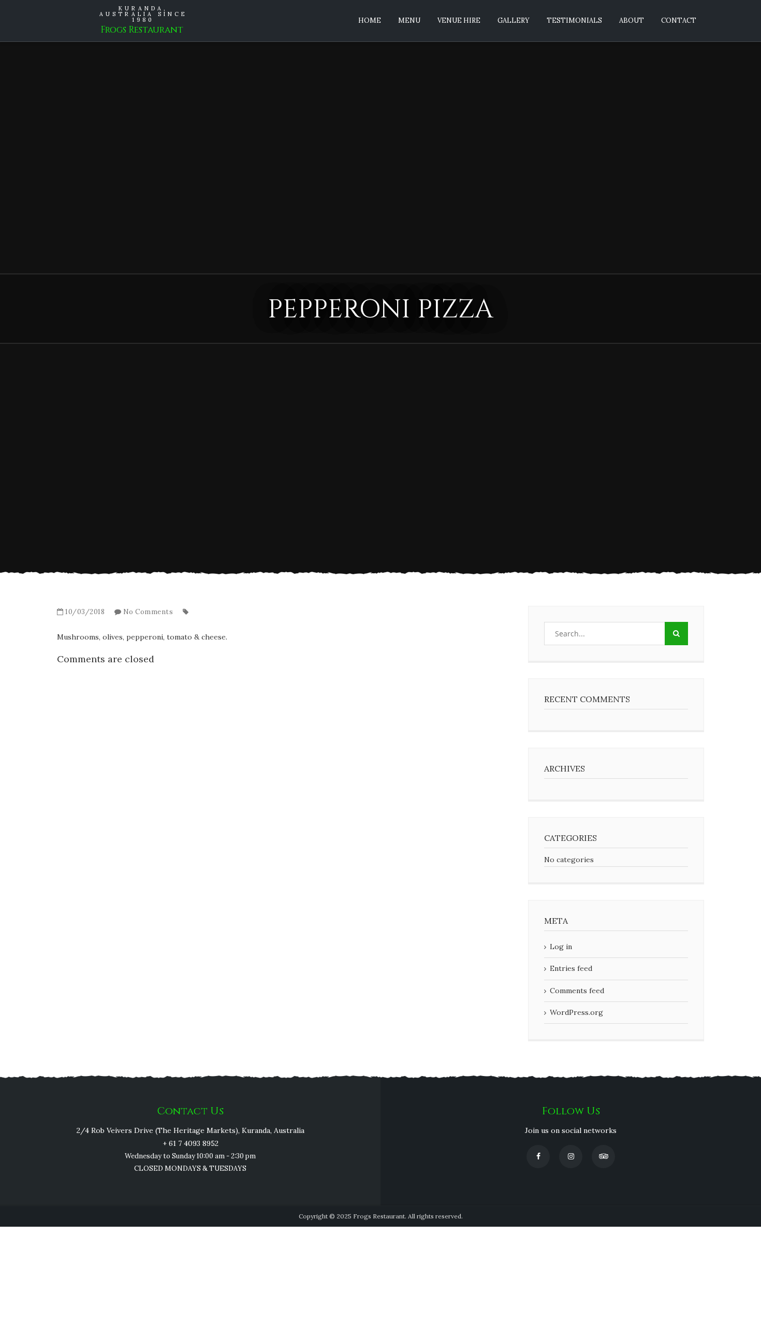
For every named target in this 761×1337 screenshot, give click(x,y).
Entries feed (571, 968)
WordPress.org (576, 1012)
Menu (409, 20)
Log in (561, 946)
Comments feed (577, 990)
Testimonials (574, 20)
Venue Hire (458, 20)
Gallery (513, 20)
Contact (678, 20)
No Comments (148, 611)
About (631, 20)
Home (369, 20)
